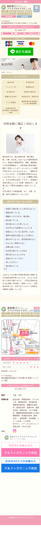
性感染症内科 (11, 110)
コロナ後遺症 (11, 102)
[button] (36, 8)
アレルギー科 (11, 87)
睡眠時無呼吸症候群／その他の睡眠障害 (30, 102)
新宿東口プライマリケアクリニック (20, 11)
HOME (3, 72)
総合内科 (11, 82)
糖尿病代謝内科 (30, 92)
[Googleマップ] (20, 494)
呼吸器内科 (30, 82)
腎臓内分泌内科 (11, 96)
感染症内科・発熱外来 (30, 96)
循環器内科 (30, 87)
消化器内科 (11, 92)
